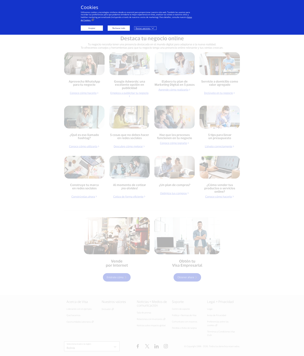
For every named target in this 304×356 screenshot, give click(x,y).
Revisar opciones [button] (143, 28)
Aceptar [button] (91, 28)
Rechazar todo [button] (118, 28)
